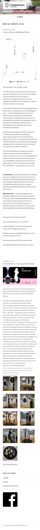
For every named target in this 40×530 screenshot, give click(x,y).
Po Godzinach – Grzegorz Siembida (18, 264)
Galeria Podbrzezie (18, 11)
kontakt (5, 482)
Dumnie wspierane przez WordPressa (15, 525)
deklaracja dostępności (10, 486)
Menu (21, 17)
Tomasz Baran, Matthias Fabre (16, 32)
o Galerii (5, 478)
